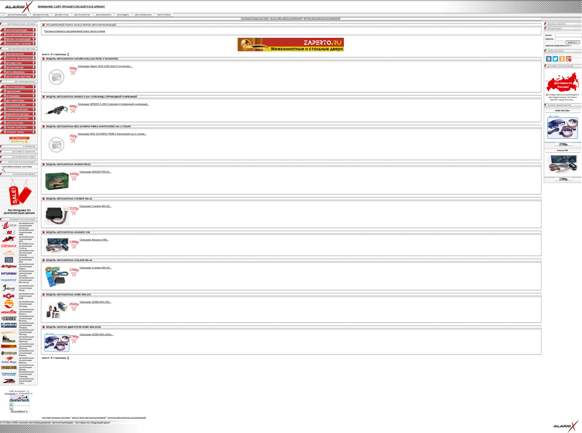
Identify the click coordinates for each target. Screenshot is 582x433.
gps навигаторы (15, 100)
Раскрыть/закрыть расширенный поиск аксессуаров (74, 31)
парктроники (164, 15)
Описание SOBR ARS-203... (95, 302)
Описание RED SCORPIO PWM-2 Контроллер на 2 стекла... (112, 133)
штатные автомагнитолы (20, 58)
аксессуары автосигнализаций (286, 18)
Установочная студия (23, 156)
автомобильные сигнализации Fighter (26, 266)
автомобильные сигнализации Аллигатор (26, 225)
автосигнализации (17, 15)
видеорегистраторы (17, 114)
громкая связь (15, 132)
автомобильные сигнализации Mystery (26, 318)
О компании (29, 146)
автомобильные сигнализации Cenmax (26, 246)
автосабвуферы (103, 15)
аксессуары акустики (18, 76)
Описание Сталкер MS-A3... (95, 206)
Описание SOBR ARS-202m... (96, 334)
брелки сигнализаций (18, 39)
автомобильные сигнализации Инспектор (26, 280)
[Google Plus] (568, 59)
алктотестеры (14, 123)
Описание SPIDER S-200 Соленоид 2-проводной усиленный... (113, 104)
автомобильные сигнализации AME (26, 232)
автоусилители (82, 15)
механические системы (20, 34)
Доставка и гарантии (24, 151)
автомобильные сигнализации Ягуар (26, 288)
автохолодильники (17, 118)
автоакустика (62, 15)
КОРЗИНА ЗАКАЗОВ (556, 23)
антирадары (123, 15)
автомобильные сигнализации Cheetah (26, 252)
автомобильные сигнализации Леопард (26, 304)
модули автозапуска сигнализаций (322, 18)
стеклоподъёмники (17, 109)
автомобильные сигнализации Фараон (26, 353)
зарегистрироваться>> (558, 45)
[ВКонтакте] (549, 59)
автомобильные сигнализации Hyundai (26, 273)
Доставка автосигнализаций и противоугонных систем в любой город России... (562, 97)
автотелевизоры (143, 15)
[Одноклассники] (562, 59)
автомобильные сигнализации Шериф (26, 367)
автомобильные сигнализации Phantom (26, 346)
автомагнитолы (41, 15)
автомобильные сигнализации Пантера (26, 332)
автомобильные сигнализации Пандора (26, 325)
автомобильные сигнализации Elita (26, 259)
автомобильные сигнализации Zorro (26, 381)
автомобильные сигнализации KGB (26, 296)
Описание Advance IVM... (94, 239)
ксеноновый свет (16, 105)
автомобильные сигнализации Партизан (26, 339)
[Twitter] (555, 59)
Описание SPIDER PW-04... (95, 171)
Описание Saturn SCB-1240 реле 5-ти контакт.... (105, 66)
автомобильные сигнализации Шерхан (26, 360)
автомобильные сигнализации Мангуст (26, 311)
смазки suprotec (16, 128)
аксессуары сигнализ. (19, 43)
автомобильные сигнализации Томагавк (26, 374)
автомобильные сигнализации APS (26, 239)
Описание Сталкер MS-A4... (96, 267)
